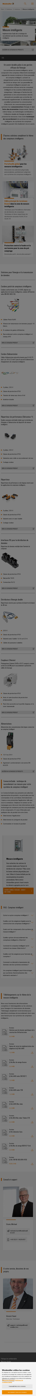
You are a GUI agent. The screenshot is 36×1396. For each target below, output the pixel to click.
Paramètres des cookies (17, 1386)
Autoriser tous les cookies (17, 1392)
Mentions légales (8, 1380)
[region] (18, 1379)
